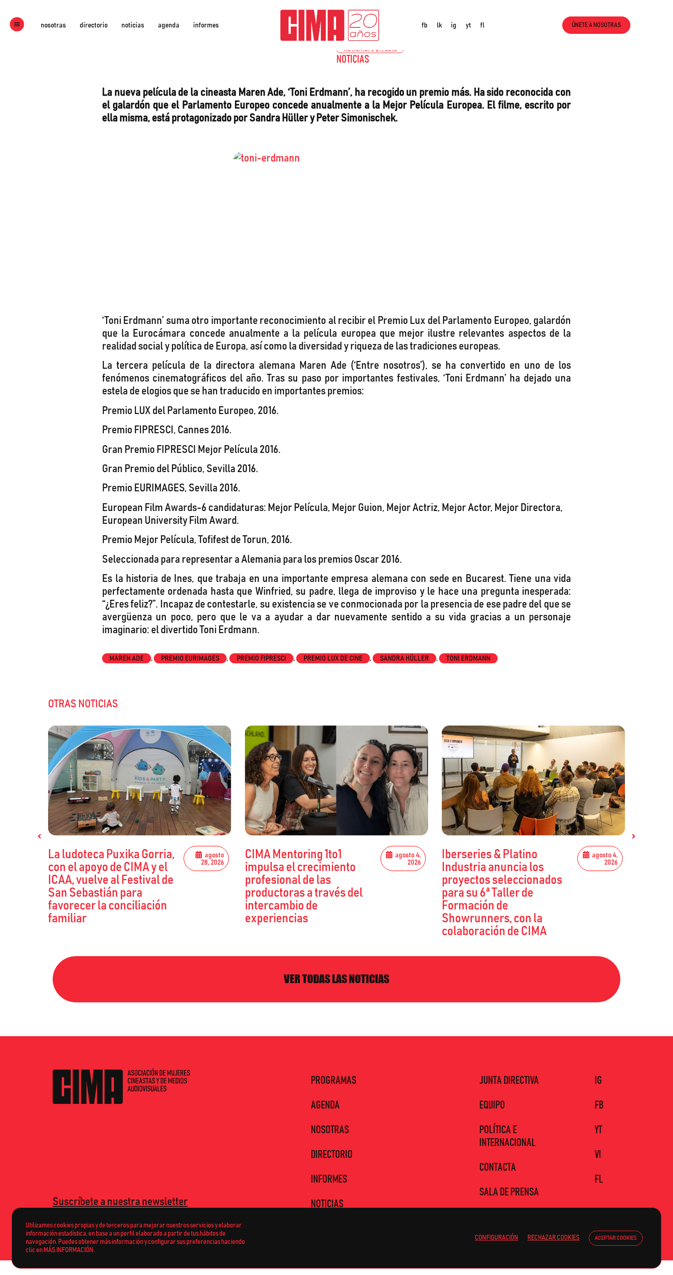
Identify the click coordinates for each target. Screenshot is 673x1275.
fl (482, 25)
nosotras (53, 25)
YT (598, 1129)
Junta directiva (509, 1080)
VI (598, 1154)
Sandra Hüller (404, 658)
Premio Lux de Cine (333, 658)
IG (598, 1080)
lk (439, 25)
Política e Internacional (507, 1136)
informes (206, 25)
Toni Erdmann (468, 658)
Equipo (492, 1105)
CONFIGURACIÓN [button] (496, 1237)
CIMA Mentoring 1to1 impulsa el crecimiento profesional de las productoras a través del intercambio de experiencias (304, 886)
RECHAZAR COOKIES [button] (553, 1237)
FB (599, 1105)
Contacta (497, 1167)
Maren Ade (126, 658)
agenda (168, 25)
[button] (39, 836)
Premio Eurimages (190, 658)
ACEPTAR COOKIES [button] (616, 1238)
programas (333, 1080)
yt (468, 25)
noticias (132, 25)
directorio (94, 25)
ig (453, 25)
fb (425, 25)
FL (599, 1179)
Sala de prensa (509, 1192)
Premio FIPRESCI (261, 658)
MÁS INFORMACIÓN (68, 1250)
